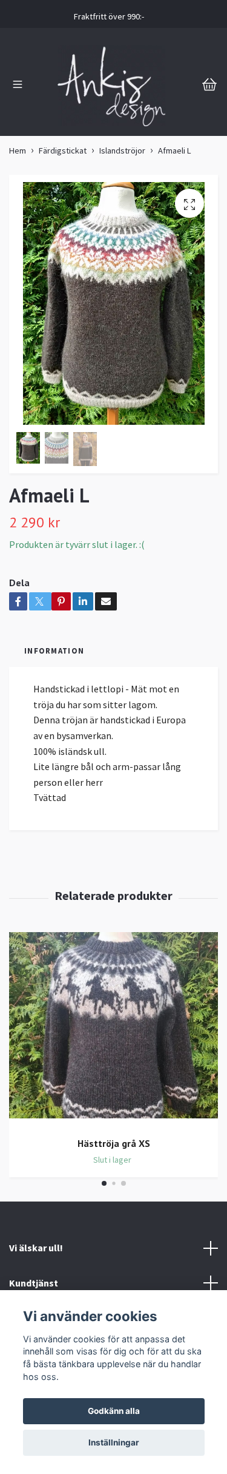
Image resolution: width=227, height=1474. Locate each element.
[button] (104, 1183)
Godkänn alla (114, 1411)
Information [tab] (54, 650)
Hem (17, 150)
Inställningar (113, 1442)
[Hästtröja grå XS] (113, 1029)
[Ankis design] (111, 85)
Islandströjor (122, 150)
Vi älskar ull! (36, 1248)
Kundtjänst (33, 1283)
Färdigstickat (63, 150)
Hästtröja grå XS (113, 1143)
